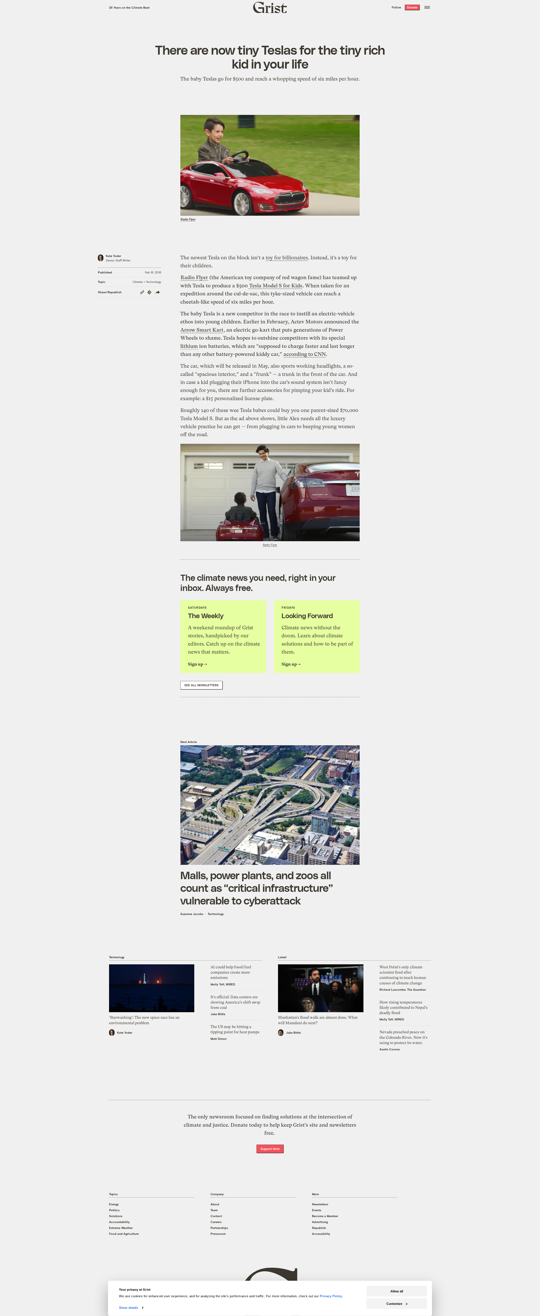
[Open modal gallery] (270, 492)
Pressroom (218, 1233)
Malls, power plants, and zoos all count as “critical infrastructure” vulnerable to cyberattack (256, 888)
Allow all (396, 1291)
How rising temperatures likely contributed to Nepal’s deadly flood (403, 1007)
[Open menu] (427, 7)
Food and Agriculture (124, 1233)
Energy (114, 1204)
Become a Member (325, 1216)
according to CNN (305, 354)
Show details (128, 1307)
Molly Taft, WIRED (223, 984)
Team (214, 1210)
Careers (216, 1222)
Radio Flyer (188, 219)
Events (316, 1210)
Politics (114, 1210)
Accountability (119, 1222)
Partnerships (219, 1228)
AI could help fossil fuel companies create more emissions (231, 972)
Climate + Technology (147, 282)
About (215, 1204)
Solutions (115, 1216)
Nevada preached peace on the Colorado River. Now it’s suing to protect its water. (403, 1037)
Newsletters (320, 1204)
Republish (319, 1228)
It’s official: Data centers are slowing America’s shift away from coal (236, 1002)
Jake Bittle (218, 1014)
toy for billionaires (287, 258)
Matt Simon (219, 1038)
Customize (394, 1303)
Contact (216, 1216)
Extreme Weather (121, 1228)
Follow (396, 7)
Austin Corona (389, 1049)
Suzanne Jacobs (191, 914)
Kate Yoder (113, 256)
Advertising (320, 1222)
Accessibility (321, 1233)
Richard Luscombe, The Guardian (402, 989)
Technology (216, 914)
